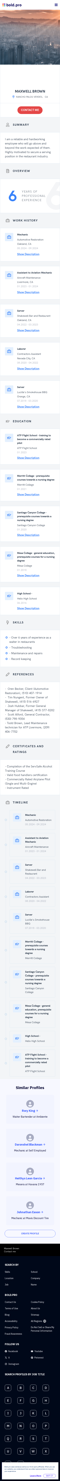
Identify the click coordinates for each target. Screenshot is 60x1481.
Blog (7, 1314)
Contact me (30, 110)
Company (35, 1278)
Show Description (28, 254)
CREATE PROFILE (30, 1233)
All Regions (36, 1321)
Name (34, 1284)
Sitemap (35, 1314)
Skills (7, 1271)
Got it (49, 1475)
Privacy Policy (11, 1327)
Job (6, 1284)
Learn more (35, 1475)
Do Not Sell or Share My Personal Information (42, 1329)
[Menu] (56, 5)
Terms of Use (11, 1308)
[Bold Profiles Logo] (11, 5)
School (34, 1271)
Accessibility (11, 1321)
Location (9, 1278)
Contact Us (10, 1302)
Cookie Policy (37, 1302)
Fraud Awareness (13, 1333)
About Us (35, 1308)
